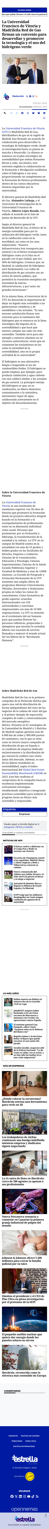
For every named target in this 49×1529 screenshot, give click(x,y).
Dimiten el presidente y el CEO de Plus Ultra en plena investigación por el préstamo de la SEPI (23, 1299)
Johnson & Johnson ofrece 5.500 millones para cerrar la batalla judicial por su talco (22, 1261)
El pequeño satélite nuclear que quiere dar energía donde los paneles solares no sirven (22, 1337)
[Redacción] (6, 96)
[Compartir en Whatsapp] (44, 118)
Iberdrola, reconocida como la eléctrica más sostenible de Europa (24, 1374)
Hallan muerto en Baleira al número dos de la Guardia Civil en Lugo (28, 1001)
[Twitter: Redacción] (27, 96)
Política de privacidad (24, 1446)
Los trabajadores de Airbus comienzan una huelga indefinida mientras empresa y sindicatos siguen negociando (23, 1141)
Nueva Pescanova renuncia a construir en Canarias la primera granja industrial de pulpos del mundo (23, 1221)
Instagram (9, 827)
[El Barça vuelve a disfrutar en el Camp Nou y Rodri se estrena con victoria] (8, 849)
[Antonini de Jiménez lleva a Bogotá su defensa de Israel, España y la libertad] (8, 886)
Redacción (18, 96)
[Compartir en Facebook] (22, 113)
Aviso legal (30, 1441)
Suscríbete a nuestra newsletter (18, 833)
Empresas (24, 814)
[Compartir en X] (28, 113)
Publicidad (17, 1441)
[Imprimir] (17, 113)
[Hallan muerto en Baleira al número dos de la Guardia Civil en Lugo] (8, 1002)
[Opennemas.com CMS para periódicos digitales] (24, 1512)
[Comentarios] (5, 113)
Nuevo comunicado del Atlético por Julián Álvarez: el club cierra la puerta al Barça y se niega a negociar (29, 875)
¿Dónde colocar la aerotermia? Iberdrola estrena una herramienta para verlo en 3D (24, 1101)
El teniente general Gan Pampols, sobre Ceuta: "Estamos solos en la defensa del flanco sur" (28, 1028)
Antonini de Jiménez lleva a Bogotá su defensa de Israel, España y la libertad (28, 886)
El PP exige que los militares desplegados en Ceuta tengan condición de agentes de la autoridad (28, 898)
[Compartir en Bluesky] (33, 113)
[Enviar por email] (11, 113)
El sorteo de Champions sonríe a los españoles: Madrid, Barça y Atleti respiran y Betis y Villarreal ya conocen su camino (29, 862)
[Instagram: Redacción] (33, 96)
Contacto (13, 1436)
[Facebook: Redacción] (30, 96)
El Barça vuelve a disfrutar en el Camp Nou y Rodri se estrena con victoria (29, 849)
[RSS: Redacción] (36, 96)
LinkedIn (28, 827)
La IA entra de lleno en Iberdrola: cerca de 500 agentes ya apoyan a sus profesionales (23, 1181)
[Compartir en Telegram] (39, 113)
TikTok (18, 827)
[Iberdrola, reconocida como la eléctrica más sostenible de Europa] (24, 1357)
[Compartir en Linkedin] (44, 113)
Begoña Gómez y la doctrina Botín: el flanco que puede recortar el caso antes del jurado (28, 1040)
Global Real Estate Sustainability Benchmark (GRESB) (23, 771)
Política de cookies (30, 1436)
